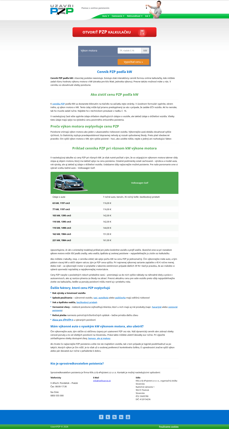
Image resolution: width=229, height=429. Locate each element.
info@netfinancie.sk (102, 380)
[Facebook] (101, 417)
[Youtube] (128, 417)
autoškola (103, 297)
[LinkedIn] (121, 417)
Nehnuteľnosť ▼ (135, 16)
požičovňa (120, 297)
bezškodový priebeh (87, 302)
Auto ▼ (105, 16)
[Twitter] (108, 417)
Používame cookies (169, 426)
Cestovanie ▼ (118, 16)
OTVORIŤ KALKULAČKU (107, 32)
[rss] (114, 417)
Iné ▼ (148, 16)
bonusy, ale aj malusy (99, 338)
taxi (95, 297)
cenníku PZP (58, 103)
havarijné (156, 307)
